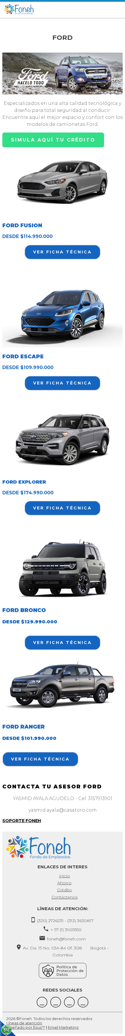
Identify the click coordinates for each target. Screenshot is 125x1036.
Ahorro (64, 882)
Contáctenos (64, 897)
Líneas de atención (24, 1023)
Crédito (64, 889)
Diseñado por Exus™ (25, 1027)
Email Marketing (63, 1027)
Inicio (64, 875)
